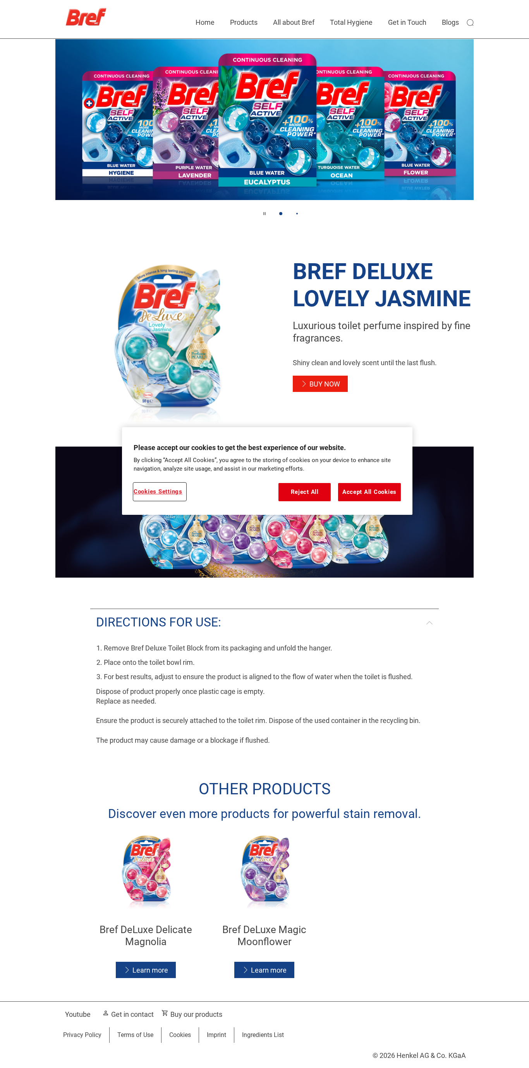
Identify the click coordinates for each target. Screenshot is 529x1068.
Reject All (305, 491)
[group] (264, 133)
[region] (267, 471)
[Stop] (264, 213)
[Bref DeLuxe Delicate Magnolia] (145, 907)
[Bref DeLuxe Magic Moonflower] (264, 907)
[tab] (280, 213)
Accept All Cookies (369, 491)
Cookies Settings (158, 491)
